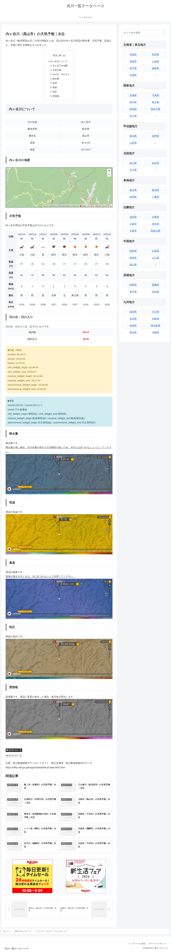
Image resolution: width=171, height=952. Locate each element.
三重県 (155, 197)
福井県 (155, 163)
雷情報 (56, 96)
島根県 (133, 258)
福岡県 (133, 312)
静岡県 (133, 197)
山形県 (155, 61)
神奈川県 (155, 109)
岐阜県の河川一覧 (15, 750)
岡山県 (133, 264)
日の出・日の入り (61, 74)
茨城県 (133, 95)
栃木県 (133, 102)
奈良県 (155, 224)
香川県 (133, 291)
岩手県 (133, 68)
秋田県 (155, 54)
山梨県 (133, 143)
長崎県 (133, 325)
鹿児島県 (155, 325)
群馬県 (133, 109)
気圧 (55, 92)
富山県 (133, 163)
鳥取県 (133, 251)
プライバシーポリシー (157, 943)
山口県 (155, 258)
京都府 (133, 224)
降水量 (56, 79)
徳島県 (133, 284)
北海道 (133, 54)
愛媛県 (155, 284)
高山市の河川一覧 (14, 756)
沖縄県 (155, 332)
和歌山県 (155, 230)
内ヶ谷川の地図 (60, 65)
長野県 (155, 136)
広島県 (155, 251)
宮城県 (133, 75)
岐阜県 (133, 190)
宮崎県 (155, 318)
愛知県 (155, 190)
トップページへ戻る (137, 943)
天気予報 (57, 70)
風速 (55, 87)
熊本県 (133, 332)
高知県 (155, 291)
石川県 (133, 170)
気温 (55, 83)
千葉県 (155, 95)
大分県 (155, 312)
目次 (55, 55)
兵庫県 (155, 217)
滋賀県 (133, 217)
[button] (164, 32)
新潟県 (133, 136)
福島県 (155, 68)
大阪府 (133, 230)
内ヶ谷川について (58, 61)
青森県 (133, 61)
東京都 (155, 102)
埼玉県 (133, 116)
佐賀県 (133, 318)
